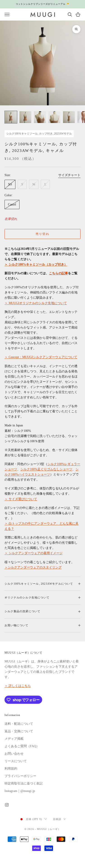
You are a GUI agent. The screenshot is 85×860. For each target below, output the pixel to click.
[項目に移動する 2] (25, 117)
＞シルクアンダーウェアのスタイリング (33, 567)
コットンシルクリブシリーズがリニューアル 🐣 (42, 4)
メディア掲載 (14, 738)
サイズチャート (69, 175)
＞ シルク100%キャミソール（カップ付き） (36, 264)
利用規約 (11, 768)
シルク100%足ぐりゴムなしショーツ (46, 469)
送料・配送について (19, 723)
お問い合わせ (14, 753)
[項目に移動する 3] (40, 117)
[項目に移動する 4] (54, 117)
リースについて (16, 761)
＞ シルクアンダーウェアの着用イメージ (34, 553)
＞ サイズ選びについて (21, 499)
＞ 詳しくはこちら (18, 686)
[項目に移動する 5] (69, 117)
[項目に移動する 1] (11, 117)
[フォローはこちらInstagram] (7, 805)
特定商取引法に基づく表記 (24, 783)
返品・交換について (19, 731)
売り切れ (42, 234)
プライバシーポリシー (20, 776)
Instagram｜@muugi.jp (20, 791)
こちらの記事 (58, 273)
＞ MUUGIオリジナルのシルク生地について (36, 303)
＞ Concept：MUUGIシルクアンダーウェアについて (41, 357)
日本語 (57, 819)
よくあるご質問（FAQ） (22, 746)
